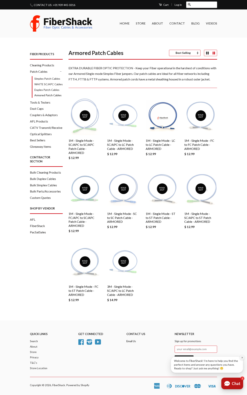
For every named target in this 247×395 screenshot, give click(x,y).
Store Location (38, 368)
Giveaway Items (40, 146)
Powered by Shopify (77, 385)
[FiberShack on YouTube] (98, 343)
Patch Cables (38, 71)
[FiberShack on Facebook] (81, 343)
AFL (32, 219)
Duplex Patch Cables (46, 89)
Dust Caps (37, 108)
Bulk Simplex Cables (43, 185)
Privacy (34, 357)
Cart (166, 4)
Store (33, 352)
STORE (140, 23)
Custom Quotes (40, 197)
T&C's (33, 362)
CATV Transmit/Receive (46, 127)
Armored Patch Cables (48, 95)
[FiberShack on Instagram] (89, 343)
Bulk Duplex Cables (43, 179)
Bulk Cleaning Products (45, 172)
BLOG (195, 23)
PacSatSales (38, 232)
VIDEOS (211, 23)
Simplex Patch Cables (47, 78)
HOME (124, 23)
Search (34, 341)
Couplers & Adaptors (44, 115)
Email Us (131, 341)
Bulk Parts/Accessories (45, 191)
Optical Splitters (41, 134)
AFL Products (39, 121)
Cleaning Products (42, 65)
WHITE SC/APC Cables (48, 84)
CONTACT (177, 23)
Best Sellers (37, 140)
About (33, 346)
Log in (178, 4)
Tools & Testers (40, 102)
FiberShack (37, 226)
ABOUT (157, 23)
